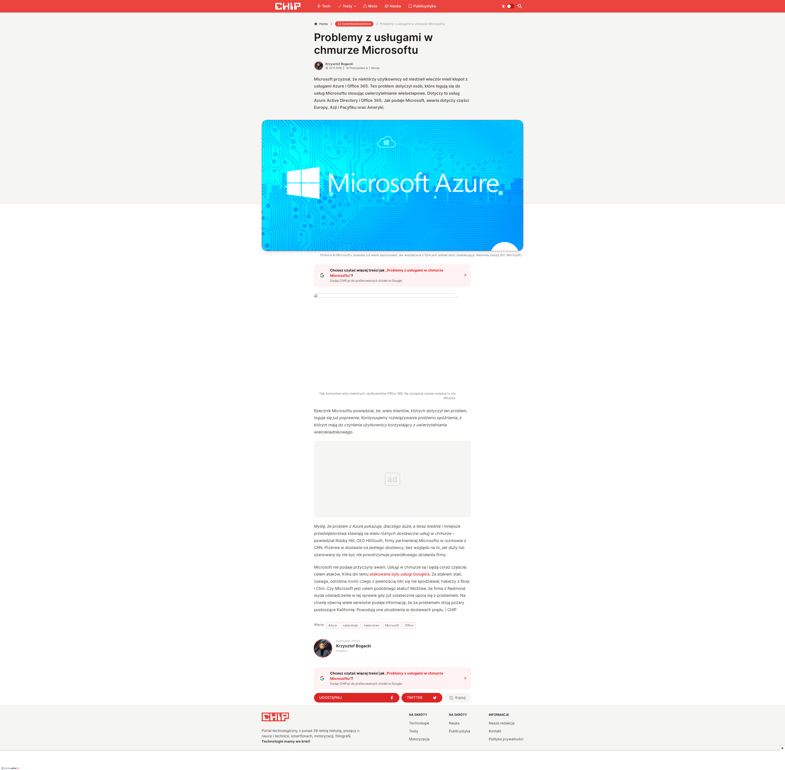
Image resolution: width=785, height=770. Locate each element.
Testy (347, 6)
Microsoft (392, 625)
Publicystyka (424, 6)
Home (323, 24)
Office (409, 625)
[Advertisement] (392, 761)
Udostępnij (330, 697)
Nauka (395, 6)
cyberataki (350, 625)
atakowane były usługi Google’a (400, 574)
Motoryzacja (419, 739)
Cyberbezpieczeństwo (356, 23)
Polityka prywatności (506, 739)
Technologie (419, 723)
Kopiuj (460, 697)
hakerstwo (371, 625)
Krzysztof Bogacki (339, 63)
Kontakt (495, 731)
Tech (326, 6)
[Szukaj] (519, 6)
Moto (372, 6)
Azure (332, 625)
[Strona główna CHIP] (288, 6)
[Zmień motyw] (508, 6)
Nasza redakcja (502, 723)
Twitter (414, 697)
